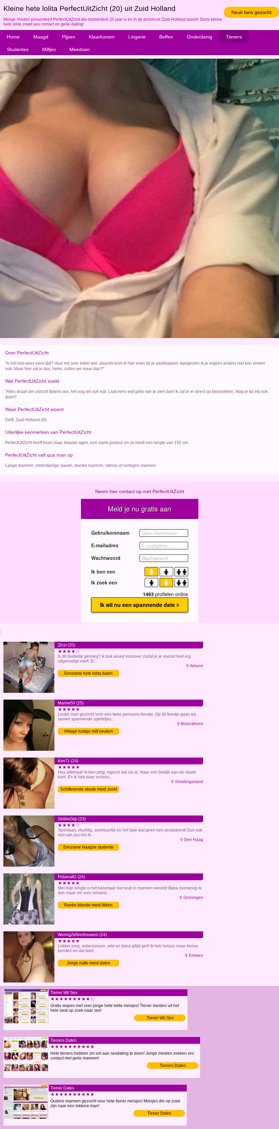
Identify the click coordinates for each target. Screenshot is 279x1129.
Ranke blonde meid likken (88, 905)
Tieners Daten (173, 1065)
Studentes (18, 49)
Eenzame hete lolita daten (88, 673)
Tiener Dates (159, 1113)
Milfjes (49, 49)
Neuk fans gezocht (251, 12)
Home (13, 37)
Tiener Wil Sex (160, 1018)
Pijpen (68, 37)
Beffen (166, 37)
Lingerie (137, 37)
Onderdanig (199, 37)
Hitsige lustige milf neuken (88, 731)
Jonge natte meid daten (88, 963)
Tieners (234, 37)
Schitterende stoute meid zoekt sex (88, 790)
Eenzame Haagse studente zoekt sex (88, 848)
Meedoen (79, 49)
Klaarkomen (102, 37)
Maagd (40, 37)
